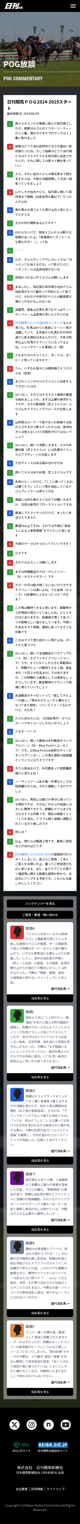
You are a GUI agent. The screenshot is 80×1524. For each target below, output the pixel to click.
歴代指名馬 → (60, 988)
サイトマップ (56, 1489)
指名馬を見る (40, 998)
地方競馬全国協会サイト (53, 1451)
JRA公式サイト (21, 1451)
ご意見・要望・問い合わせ (40, 915)
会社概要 (22, 1489)
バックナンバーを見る (40, 903)
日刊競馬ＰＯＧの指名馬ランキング (39, 323)
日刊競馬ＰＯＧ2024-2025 (33, 854)
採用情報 (37, 1489)
